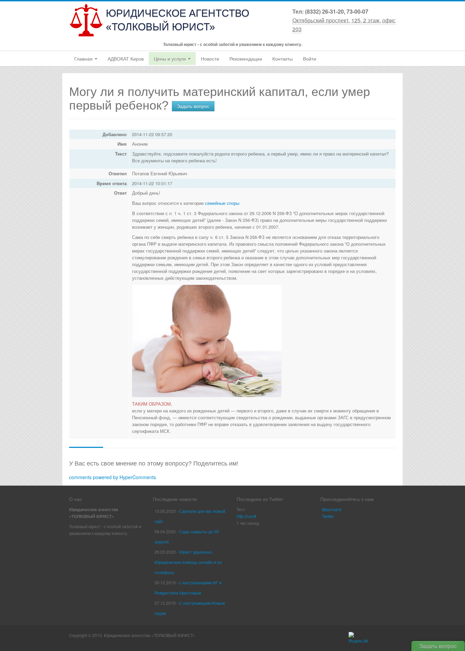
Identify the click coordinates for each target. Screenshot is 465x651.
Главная (84, 59)
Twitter (328, 516)
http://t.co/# (246, 516)
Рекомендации (245, 59)
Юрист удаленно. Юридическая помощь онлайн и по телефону (188, 562)
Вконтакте (332, 509)
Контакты (282, 59)
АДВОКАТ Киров (126, 59)
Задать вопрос (193, 106)
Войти (309, 59)
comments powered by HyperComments (112, 477)
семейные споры (222, 203)
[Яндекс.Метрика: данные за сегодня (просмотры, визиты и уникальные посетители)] (358, 638)
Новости (210, 59)
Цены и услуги (170, 59)
